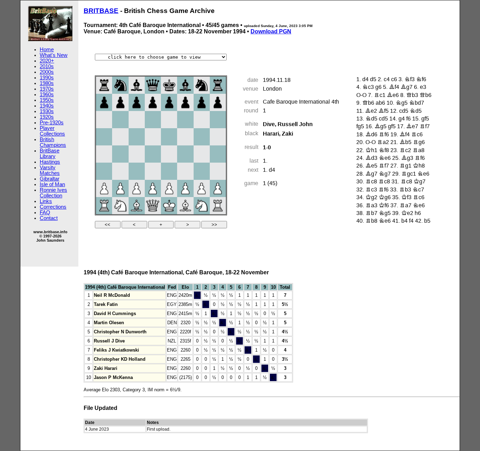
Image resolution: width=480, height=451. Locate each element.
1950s (47, 100)
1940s (47, 106)
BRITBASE (101, 10)
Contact (49, 218)
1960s (47, 94)
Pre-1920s (52, 122)
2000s (47, 72)
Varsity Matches (50, 170)
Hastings (50, 162)
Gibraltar (49, 179)
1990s (47, 77)
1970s (47, 89)
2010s (47, 66)
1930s (47, 111)
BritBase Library (49, 153)
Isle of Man (52, 184)
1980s (47, 83)
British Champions (53, 142)
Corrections (53, 207)
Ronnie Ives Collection (53, 192)
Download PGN (271, 31)
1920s (47, 117)
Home (47, 49)
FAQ (45, 212)
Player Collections (52, 131)
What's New (53, 55)
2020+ (47, 61)
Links (46, 201)
